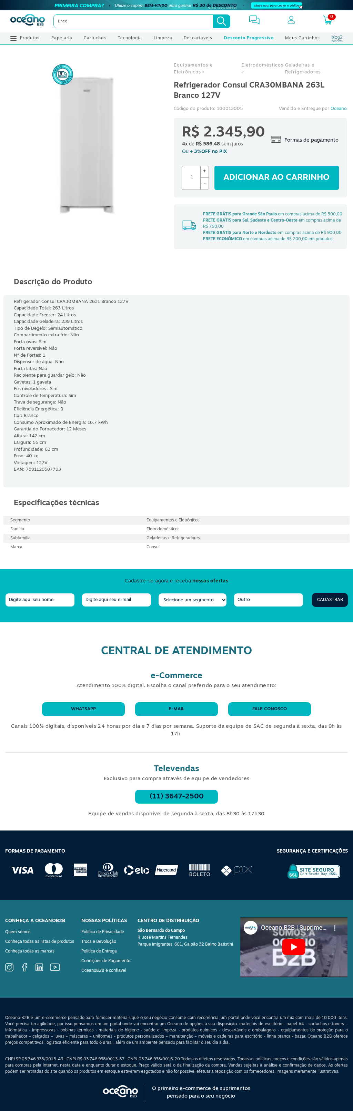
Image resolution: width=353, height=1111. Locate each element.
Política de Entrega (99, 951)
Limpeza (163, 38)
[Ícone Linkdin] (39, 970)
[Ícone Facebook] (24, 970)
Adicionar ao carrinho (276, 178)
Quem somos (18, 932)
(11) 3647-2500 (177, 796)
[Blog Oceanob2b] (337, 38)
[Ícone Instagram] (9, 970)
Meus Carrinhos (302, 38)
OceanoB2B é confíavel (103, 971)
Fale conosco (269, 709)
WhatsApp (83, 709)
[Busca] (221, 21)
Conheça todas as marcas (29, 951)
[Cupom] (176, 5)
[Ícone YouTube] (55, 970)
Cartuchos (95, 38)
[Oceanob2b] (27, 21)
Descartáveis (198, 38)
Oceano (339, 108)
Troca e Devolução (98, 942)
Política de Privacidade (102, 932)
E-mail (176, 709)
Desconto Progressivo (249, 38)
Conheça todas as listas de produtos (39, 942)
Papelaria (61, 38)
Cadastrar (330, 600)
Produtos (30, 38)
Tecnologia (130, 38)
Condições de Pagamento (105, 961)
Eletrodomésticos (262, 65)
